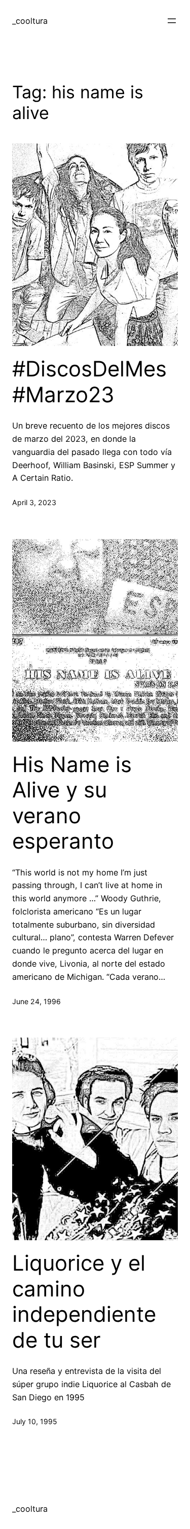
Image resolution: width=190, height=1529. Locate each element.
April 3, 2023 (34, 502)
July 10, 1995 (34, 1421)
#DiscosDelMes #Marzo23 (89, 381)
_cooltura (30, 21)
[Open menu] (172, 21)
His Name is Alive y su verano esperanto (72, 803)
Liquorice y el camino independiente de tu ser (84, 1301)
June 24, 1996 (36, 1001)
